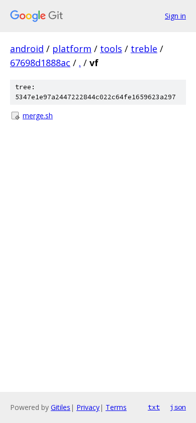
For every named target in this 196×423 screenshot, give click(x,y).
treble (144, 49)
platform (71, 49)
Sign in (175, 16)
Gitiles (60, 407)
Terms (116, 407)
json (178, 406)
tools (111, 49)
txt (154, 406)
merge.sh (38, 115)
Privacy (88, 407)
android (27, 49)
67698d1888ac (40, 63)
